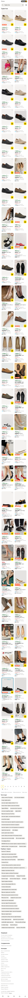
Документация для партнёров (7, 938)
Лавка (8, 996)
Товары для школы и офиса (6, 972)
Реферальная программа (6, 945)
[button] (26, 5)
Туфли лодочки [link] (7, 226)
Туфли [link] (5, 29)
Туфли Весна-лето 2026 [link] (7, 460)
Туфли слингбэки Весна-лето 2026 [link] (6, 590)
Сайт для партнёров (5, 940)
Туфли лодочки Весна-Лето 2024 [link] (7, 79)
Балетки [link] (19, 78)
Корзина (19, 996)
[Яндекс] (10, 993)
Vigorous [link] (4, 226)
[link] (7, 797)
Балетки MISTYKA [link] (6, 564)
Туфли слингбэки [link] (20, 459)
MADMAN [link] (4, 538)
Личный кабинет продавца (6, 935)
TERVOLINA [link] (17, 510)
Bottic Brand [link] (18, 382)
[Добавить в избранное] (12, 11)
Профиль (25, 996)
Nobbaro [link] (17, 78)
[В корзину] (12, 24)
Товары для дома (4, 961)
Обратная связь (4, 985)
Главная (3, 996)
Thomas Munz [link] (18, 279)
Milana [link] (3, 510)
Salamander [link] (5, 616)
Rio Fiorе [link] (4, 78)
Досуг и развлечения (5, 950)
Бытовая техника (4, 954)
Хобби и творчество (5, 966)
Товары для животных (5, 975)
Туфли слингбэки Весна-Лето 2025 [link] (19, 617)
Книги (2, 970)
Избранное (14, 996)
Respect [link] (17, 459)
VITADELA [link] (17, 589)
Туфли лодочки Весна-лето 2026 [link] (20, 485)
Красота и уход (4, 965)
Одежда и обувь (4, 959)
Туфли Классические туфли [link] (19, 383)
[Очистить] (22, 5)
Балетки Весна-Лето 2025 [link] (7, 305)
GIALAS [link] (3, 29)
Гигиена (2, 956)
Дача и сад (3, 968)
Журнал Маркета (4, 989)
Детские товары (4, 979)
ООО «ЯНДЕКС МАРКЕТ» (9, 991)
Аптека (2, 963)
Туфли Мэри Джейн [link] (6, 253)
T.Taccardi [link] (4, 459)
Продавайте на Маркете (6, 936)
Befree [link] (16, 252)
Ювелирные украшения (6, 980)
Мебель (2, 952)
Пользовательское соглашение (7, 983)
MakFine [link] (4, 252)
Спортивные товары (5, 973)
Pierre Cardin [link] (5, 643)
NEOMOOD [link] (4, 748)
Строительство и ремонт (6, 977)
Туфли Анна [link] (7, 696)
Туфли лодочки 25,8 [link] (19, 280)
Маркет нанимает (4, 987)
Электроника (4, 957)
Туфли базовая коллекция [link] (7, 511)
